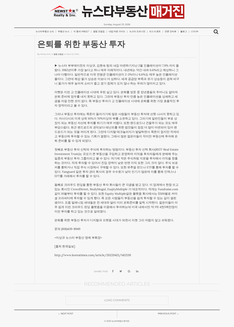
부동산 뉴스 (63, 31)
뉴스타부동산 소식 (45, 31)
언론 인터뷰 (170, 31)
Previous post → (168, 313)
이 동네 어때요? (81, 31)
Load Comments (117, 300)
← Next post (65, 313)
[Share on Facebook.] (112, 271)
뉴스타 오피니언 (137, 31)
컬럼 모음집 (99, 31)
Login (194, 31)
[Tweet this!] (121, 271)
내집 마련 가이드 (117, 31)
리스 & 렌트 (155, 31)
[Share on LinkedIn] (137, 271)
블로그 (183, 31)
